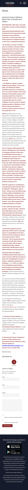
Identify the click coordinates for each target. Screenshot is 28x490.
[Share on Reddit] (9, 356)
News (5, 10)
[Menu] (24, 3)
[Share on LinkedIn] (6, 356)
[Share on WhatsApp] (4, 356)
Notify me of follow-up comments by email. (13, 417)
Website (4, 392)
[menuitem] (20, 3)
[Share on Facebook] (2, 356)
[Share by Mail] (10, 356)
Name (3, 377)
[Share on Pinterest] (5, 356)
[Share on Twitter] (3, 356)
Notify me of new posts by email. (11, 422)
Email (3, 385)
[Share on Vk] (8, 356)
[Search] (20, 3)
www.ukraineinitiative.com (9, 307)
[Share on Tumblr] (7, 356)
